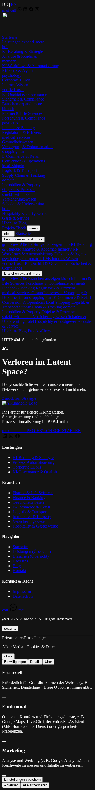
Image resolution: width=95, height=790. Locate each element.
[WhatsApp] (20, 10)
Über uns (9, 223)
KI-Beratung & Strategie (33, 457)
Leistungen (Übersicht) (32, 551)
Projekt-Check (14, 228)
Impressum (22, 591)
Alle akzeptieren (35, 785)
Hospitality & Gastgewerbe (35, 526)
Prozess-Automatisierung (33, 462)
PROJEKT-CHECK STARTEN (41, 430)
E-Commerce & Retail (31, 507)
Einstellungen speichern (22, 780)
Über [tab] (48, 662)
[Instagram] (37, 10)
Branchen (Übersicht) (31, 556)
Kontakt (19, 570)
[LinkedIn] (26, 10)
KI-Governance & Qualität (35, 472)
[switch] (4, 697)
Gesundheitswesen (28, 502)
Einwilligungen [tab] (15, 662)
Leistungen (23, 42)
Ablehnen (11, 785)
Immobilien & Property (32, 516)
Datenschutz (23, 596)
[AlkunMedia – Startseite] (12, 32)
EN (14, 4)
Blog (22, 223)
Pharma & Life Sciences (33, 493)
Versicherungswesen (30, 521)
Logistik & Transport (30, 512)
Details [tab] (35, 662)
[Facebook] (32, 10)
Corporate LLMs (27, 467)
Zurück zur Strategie (19, 398)
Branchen (22, 104)
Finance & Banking (29, 497)
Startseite (9, 37)
